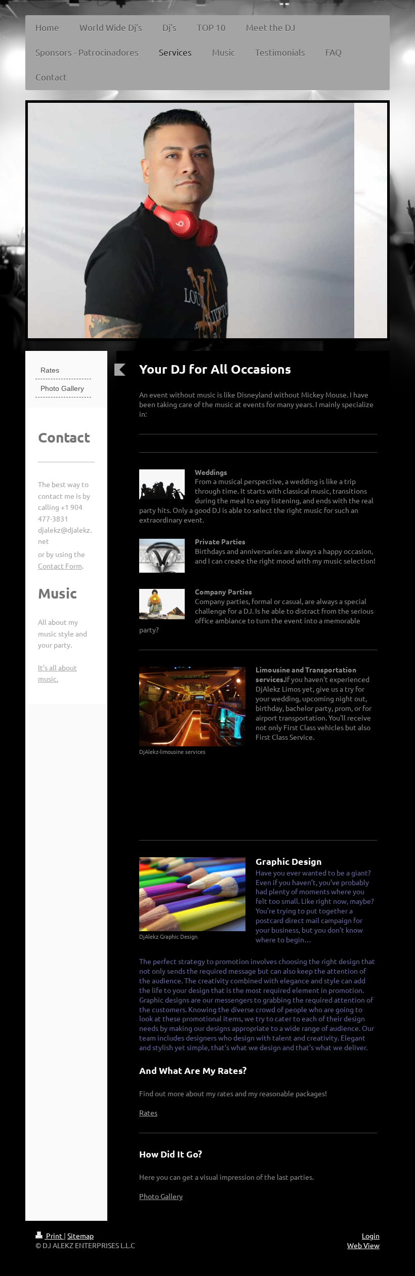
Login (371, 1235)
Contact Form (60, 565)
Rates (148, 1112)
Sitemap (80, 1235)
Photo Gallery (161, 1196)
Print (54, 1235)
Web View (363, 1245)
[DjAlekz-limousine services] (192, 706)
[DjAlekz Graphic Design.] (192, 894)
